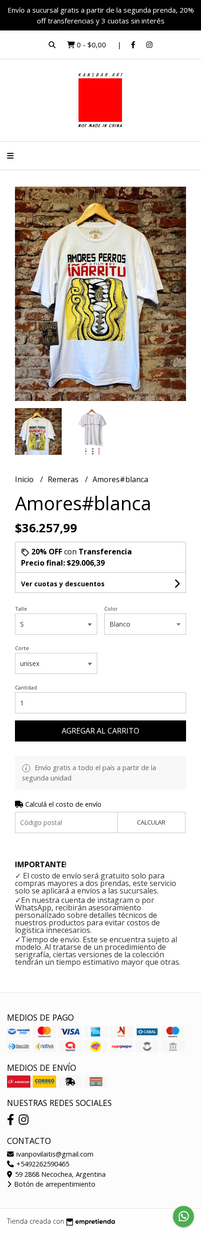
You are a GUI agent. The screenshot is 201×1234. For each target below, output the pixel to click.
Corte (22, 647)
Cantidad (26, 687)
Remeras (64, 479)
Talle (21, 608)
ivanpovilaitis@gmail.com (53, 1154)
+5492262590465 (41, 1163)
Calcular (151, 822)
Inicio (25, 479)
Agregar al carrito (100, 731)
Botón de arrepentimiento (53, 1184)
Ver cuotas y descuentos (63, 583)
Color (111, 608)
